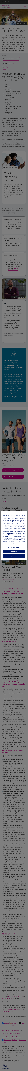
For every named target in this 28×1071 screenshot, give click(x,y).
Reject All (14, 551)
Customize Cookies (14, 547)
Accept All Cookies (14, 556)
